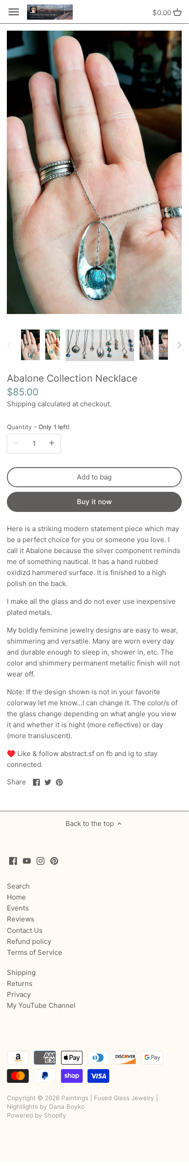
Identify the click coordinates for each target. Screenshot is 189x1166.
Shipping (21, 403)
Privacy (19, 994)
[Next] (179, 345)
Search (18, 886)
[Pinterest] (54, 860)
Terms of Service (34, 952)
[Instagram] (40, 860)
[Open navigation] (14, 12)
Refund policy (29, 941)
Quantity (38, 427)
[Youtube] (27, 860)
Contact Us (25, 930)
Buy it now (94, 501)
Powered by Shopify (36, 1115)
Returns (19, 983)
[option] (30, 345)
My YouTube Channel (41, 1005)
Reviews (20, 919)
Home (16, 897)
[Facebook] (13, 860)
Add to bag (94, 477)
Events (18, 908)
